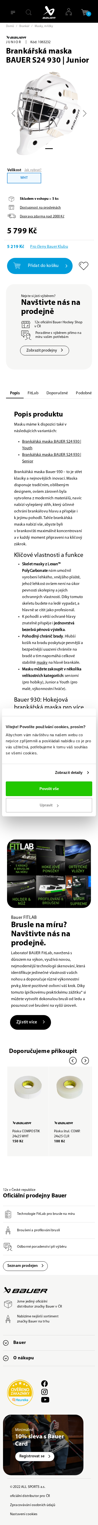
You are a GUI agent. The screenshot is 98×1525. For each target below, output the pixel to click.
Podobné (84, 393)
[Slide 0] (49, 149)
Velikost (14, 170)
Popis (15, 393)
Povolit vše (49, 788)
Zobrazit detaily (69, 772)
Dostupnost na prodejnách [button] (40, 208)
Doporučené (57, 393)
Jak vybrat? (33, 170)
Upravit (46, 805)
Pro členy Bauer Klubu (49, 247)
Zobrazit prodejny (41, 351)
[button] (85, 14)
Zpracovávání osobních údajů (32, 1505)
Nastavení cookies (23, 1514)
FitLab (33, 393)
